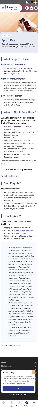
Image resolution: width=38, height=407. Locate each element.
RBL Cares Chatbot (23, 228)
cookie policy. (13, 378)
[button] (27, 8)
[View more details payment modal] (19, 402)
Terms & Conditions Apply (10, 176)
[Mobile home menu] (4, 402)
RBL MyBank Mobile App (25, 231)
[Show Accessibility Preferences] (35, 2)
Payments (19, 406)
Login (11, 406)
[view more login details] (11, 402)
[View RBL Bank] (11, 8)
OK (18, 389)
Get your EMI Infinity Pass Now (19, 169)
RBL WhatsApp (21, 233)
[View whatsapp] (31, 8)
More (34, 406)
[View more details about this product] (34, 402)
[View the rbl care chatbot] (26, 402)
